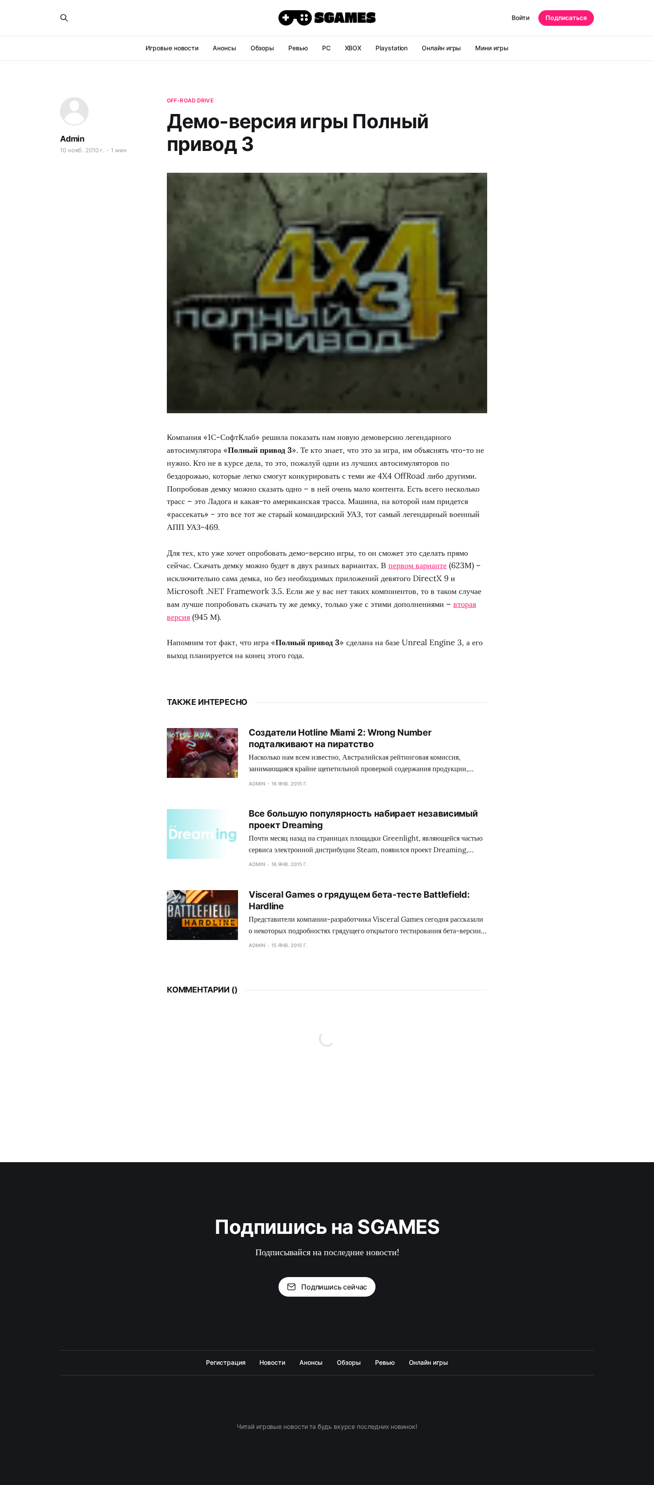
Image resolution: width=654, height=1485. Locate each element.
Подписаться (566, 17)
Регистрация (225, 1362)
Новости (272, 1362)
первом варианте (417, 565)
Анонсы (224, 48)
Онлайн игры (441, 48)
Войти (520, 17)
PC (326, 48)
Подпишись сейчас (334, 1286)
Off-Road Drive (190, 100)
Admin (72, 138)
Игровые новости (171, 48)
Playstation (391, 48)
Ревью (298, 48)
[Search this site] (64, 17)
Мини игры (491, 48)
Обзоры (262, 48)
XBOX (353, 48)
